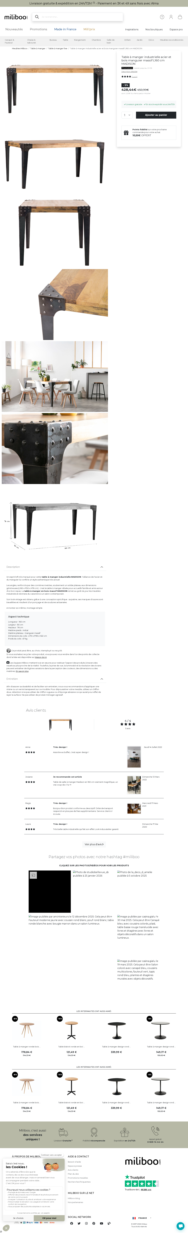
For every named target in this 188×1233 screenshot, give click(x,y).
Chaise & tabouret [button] (31, 41)
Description (13, 567)
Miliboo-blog (74, 1198)
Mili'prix (89, 29)
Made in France (65, 29)
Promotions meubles (78, 1178)
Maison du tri (41, 657)
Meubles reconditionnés (171, 40)
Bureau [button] (53, 40)
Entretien (12, 678)
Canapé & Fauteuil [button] (9, 41)
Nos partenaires (75, 1202)
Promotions (38, 29)
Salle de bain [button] (111, 41)
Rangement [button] (80, 40)
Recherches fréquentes (79, 1182)
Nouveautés (14, 29)
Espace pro (176, 29)
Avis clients (73, 1170)
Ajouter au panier (156, 115)
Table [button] (65, 40)
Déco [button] (151, 40)
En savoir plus (22, 671)
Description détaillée (129, 71)
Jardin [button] (139, 40)
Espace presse (75, 1166)
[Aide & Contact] (162, 17)
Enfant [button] (128, 40)
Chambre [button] (96, 40)
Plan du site (73, 1174)
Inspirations (131, 29)
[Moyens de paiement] (38, 1222)
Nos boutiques (154, 29)
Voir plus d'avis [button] (93, 844)
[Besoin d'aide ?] (180, 1226)
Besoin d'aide (74, 1162)
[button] (49, 891)
